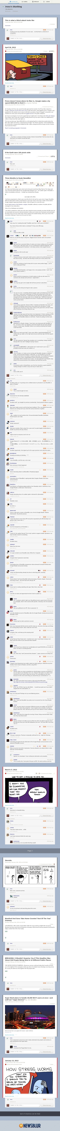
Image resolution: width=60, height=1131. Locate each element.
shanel (15, 389)
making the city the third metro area (18, 110)
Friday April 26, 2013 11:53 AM (13, 22)
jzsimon (12, 656)
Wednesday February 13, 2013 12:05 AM (16, 862)
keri (11, 432)
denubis (12, 426)
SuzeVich (16, 685)
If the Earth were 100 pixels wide (18, 152)
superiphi (12, 524)
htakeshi (12, 439)
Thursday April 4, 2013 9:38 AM (14, 154)
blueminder (12, 661)
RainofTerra (12, 484)
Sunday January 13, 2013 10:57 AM (15, 1062)
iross (11, 29)
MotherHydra (16, 895)
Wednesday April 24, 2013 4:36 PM (15, 104)
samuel (11, 235)
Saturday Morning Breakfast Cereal (14, 51)
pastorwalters (13, 476)
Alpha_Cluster (13, 739)
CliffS (15, 231)
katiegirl (15, 759)
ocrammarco (16, 754)
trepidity (12, 539)
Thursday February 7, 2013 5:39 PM (15, 962)
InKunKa (15, 268)
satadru (12, 726)
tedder (11, 637)
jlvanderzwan (16, 841)
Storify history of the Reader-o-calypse (17, 204)
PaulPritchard (17, 321)
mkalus (11, 821)
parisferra (12, 400)
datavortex (12, 393)
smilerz (11, 577)
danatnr (12, 562)
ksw (11, 380)
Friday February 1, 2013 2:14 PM (14, 1001)
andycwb (12, 448)
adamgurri (12, 544)
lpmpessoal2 (13, 510)
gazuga (15, 242)
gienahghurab (13, 453)
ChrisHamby (16, 255)
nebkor (15, 363)
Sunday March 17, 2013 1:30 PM (14, 771)
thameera (12, 834)
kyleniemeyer (13, 691)
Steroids (8, 860)
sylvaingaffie (16, 345)
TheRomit (12, 516)
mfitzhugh (16, 303)
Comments (7, 25)
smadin (11, 469)
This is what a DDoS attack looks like (19, 20)
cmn (14, 370)
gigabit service (29, 113)
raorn (15, 338)
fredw (11, 585)
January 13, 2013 (11, 1060)
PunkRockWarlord (18, 312)
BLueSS (12, 458)
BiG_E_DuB (12, 733)
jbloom (15, 606)
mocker (15, 274)
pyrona (15, 669)
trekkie (15, 286)
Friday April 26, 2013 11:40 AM (13, 49)
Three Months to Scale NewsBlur (18, 178)
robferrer (12, 492)
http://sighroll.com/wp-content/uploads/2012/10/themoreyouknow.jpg (30, 682)
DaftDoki (12, 746)
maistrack (12, 421)
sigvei (11, 413)
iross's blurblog (13, 6)
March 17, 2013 (11, 770)
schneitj (12, 827)
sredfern (15, 281)
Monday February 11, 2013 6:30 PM (15, 922)
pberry (11, 591)
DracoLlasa (12, 624)
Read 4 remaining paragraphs (12, 128)
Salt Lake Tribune (50, 115)
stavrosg (16, 351)
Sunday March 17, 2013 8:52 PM (14, 180)
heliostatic (12, 405)
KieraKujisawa (13, 463)
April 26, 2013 (10, 47)
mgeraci (12, 630)
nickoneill (12, 570)
